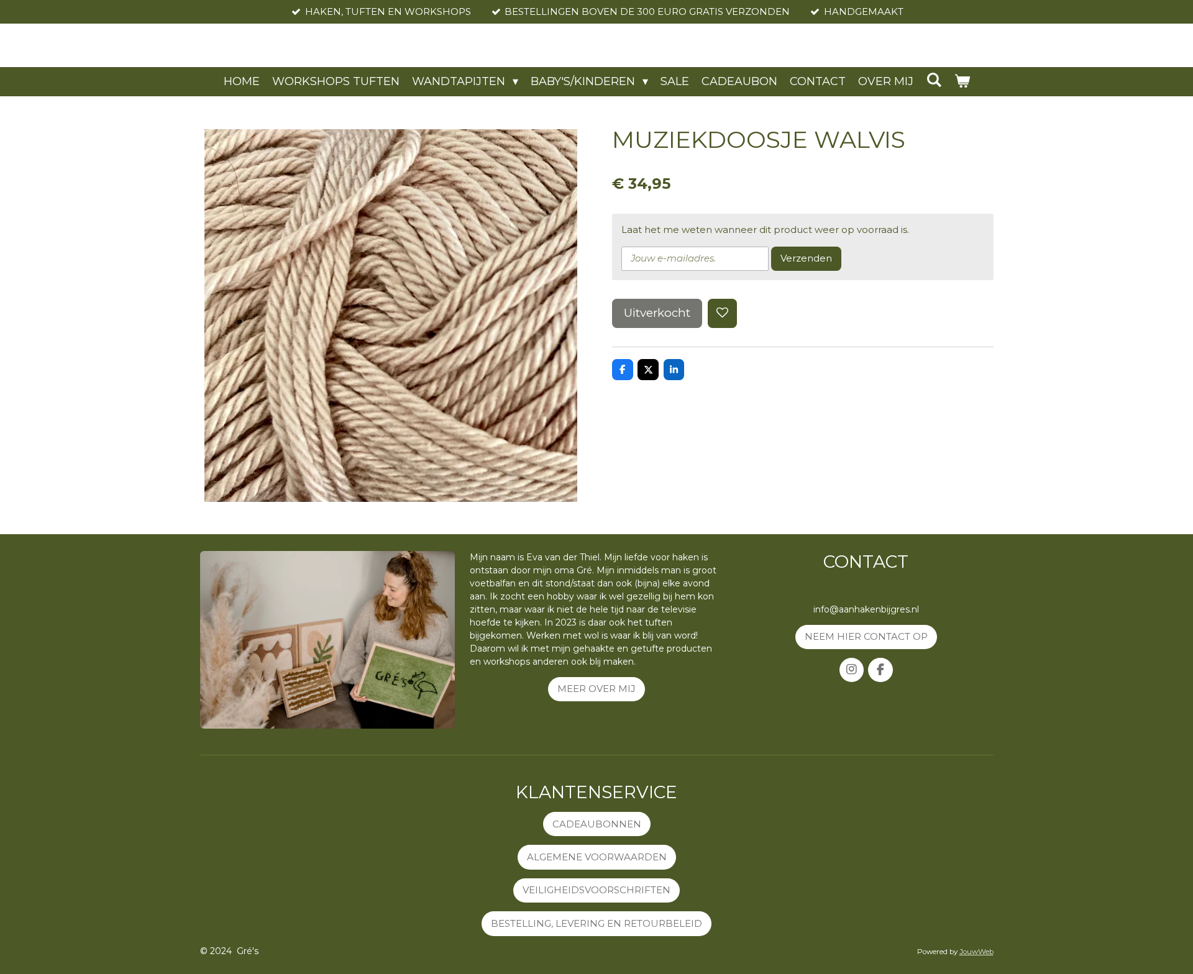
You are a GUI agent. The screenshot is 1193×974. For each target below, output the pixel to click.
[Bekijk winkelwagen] (962, 81)
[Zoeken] (934, 80)
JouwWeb (976, 951)
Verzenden (806, 258)
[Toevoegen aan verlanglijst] (722, 313)
